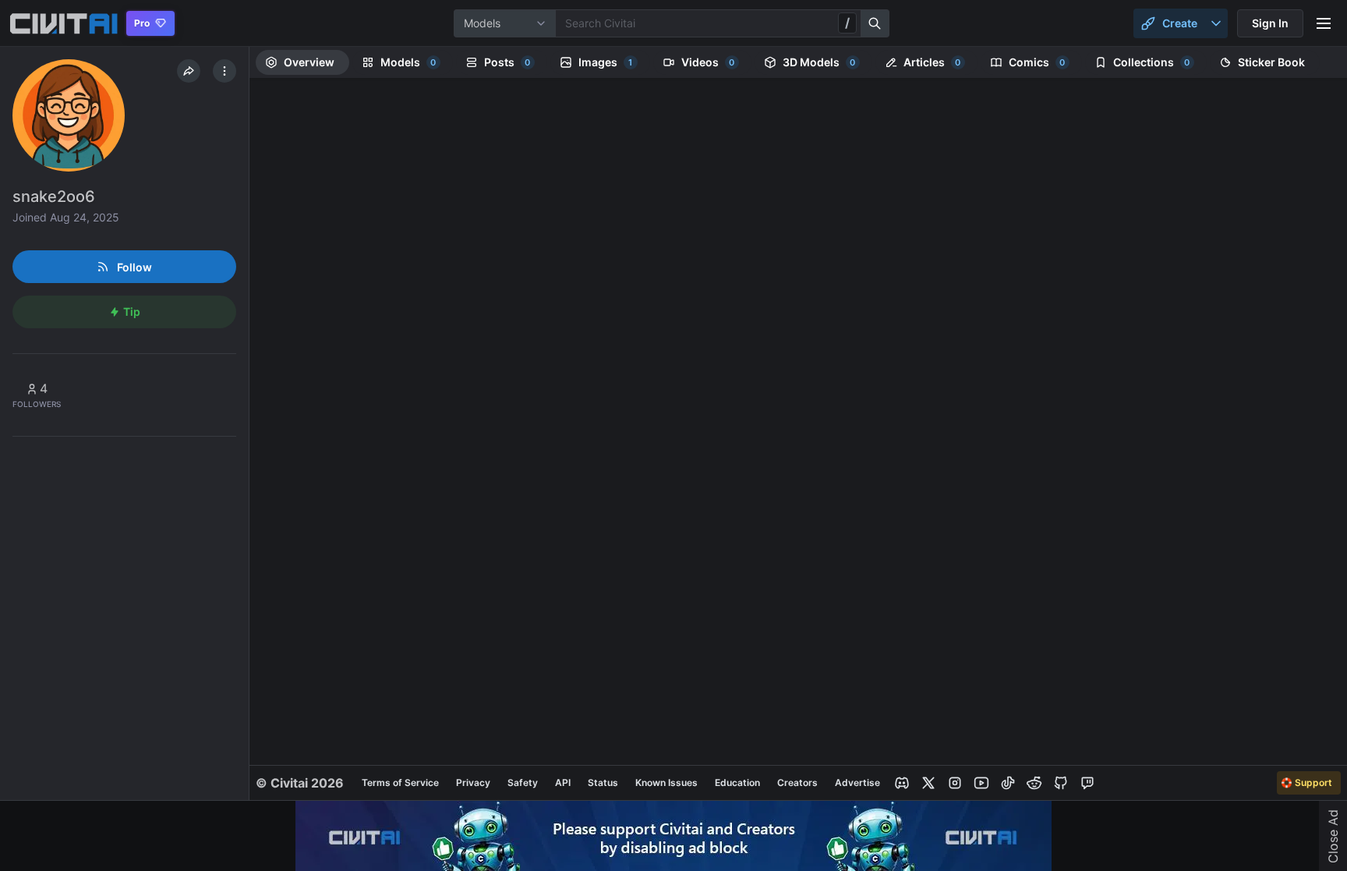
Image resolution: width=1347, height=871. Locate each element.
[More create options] (1216, 23)
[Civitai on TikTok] (1008, 783)
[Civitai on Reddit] (1034, 783)
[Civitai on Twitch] (1087, 783)
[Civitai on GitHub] (1061, 783)
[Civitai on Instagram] (955, 783)
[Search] (875, 23)
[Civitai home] (63, 23)
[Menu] (1324, 23)
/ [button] (847, 22)
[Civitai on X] (928, 783)
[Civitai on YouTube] (981, 783)
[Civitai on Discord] (902, 783)
